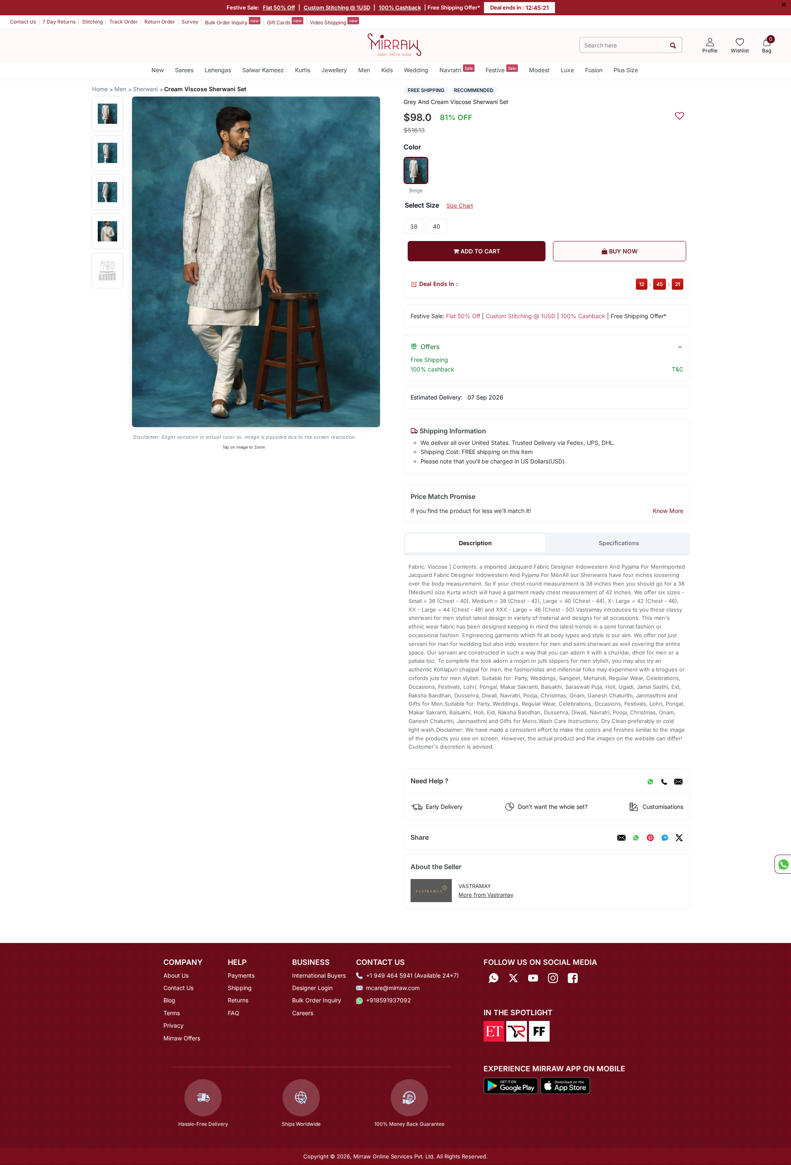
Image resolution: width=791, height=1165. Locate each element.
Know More (668, 510)
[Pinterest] (650, 838)
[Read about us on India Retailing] (516, 1030)
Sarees (184, 69)
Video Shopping (333, 22)
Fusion (593, 69)
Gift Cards (284, 22)
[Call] (664, 781)
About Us (176, 975)
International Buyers (319, 975)
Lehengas (218, 69)
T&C (677, 369)
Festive (501, 69)
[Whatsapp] (493, 978)
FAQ (233, 1012)
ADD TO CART (479, 251)
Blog (169, 1000)
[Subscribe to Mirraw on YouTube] (533, 978)
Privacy (173, 1025)
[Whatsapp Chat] (782, 864)
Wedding (416, 69)
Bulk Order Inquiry (232, 22)
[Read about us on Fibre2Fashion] (539, 1030)
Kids (387, 69)
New (157, 69)
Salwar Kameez (263, 69)
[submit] (673, 45)
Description (475, 542)
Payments (241, 975)
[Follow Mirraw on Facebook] (573, 978)
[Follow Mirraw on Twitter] (513, 978)
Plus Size (626, 69)
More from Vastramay (485, 894)
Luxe (567, 69)
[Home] (394, 44)
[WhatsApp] (650, 781)
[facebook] (665, 838)
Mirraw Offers (181, 1038)
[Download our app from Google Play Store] (511, 1085)
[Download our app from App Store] (565, 1085)
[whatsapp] (636, 838)
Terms (171, 1012)
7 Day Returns (59, 22)
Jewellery (334, 69)
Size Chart (459, 205)
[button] (107, 113)
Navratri (456, 69)
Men (364, 69)
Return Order (159, 22)
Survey (190, 22)
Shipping (240, 987)
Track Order (123, 22)
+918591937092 (388, 1000)
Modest (539, 69)
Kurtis (302, 69)
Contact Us (23, 22)
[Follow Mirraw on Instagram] (553, 978)
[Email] (678, 781)
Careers (302, 1012)
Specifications (619, 542)
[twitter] (679, 838)
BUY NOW (622, 251)
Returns (238, 1000)
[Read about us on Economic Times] (494, 1030)
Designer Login (312, 987)
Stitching (92, 22)
